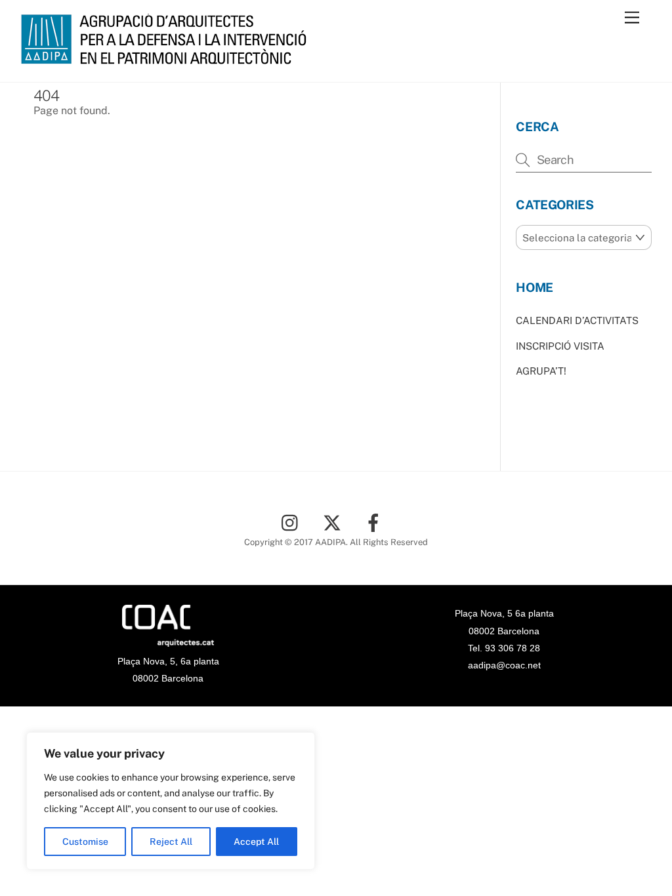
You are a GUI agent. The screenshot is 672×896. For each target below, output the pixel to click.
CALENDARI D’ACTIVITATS (577, 320)
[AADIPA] (168, 58)
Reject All (171, 841)
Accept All (256, 841)
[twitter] (334, 521)
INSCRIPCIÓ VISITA (560, 346)
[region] (170, 801)
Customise (85, 841)
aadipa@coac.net (504, 665)
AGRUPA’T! (541, 371)
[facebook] (376, 521)
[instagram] (293, 521)
